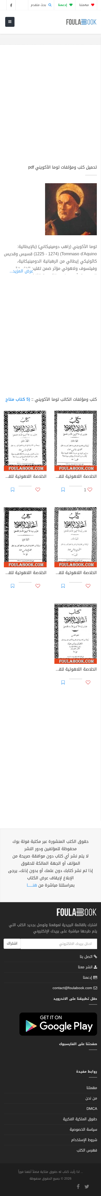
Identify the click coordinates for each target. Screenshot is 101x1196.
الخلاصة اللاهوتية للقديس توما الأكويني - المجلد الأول (75, 477)
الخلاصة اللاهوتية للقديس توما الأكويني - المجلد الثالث (75, 573)
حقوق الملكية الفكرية (80, 1119)
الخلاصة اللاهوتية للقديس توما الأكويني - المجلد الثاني (25, 477)
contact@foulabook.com (72, 987)
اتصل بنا (87, 957)
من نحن (91, 1098)
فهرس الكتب (87, 1150)
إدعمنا (88, 977)
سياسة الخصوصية (83, 1129)
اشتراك (12, 943)
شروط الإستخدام (84, 1139)
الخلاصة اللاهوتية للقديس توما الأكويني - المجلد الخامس (75, 669)
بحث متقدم (39, 5)
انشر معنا (86, 967)
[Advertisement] (50, 107)
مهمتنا (84, 5)
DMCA (91, 1108)
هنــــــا (32, 885)
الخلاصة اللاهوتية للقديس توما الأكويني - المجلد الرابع (25, 573)
